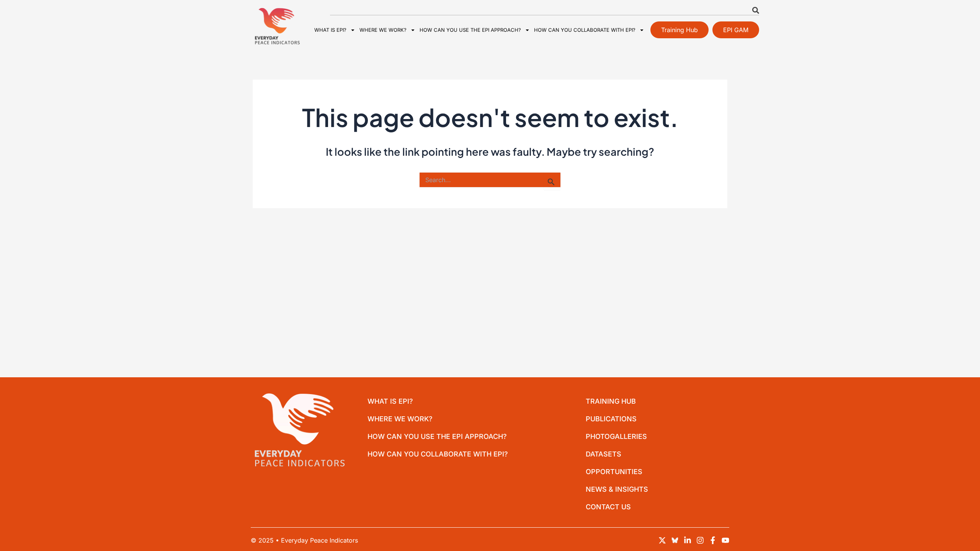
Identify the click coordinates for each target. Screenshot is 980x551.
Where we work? (383, 30)
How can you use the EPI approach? (470, 30)
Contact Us (608, 507)
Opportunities (614, 472)
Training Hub (611, 401)
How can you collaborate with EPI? (584, 30)
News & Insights (617, 489)
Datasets (603, 454)
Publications (611, 419)
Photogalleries (616, 436)
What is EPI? (330, 30)
